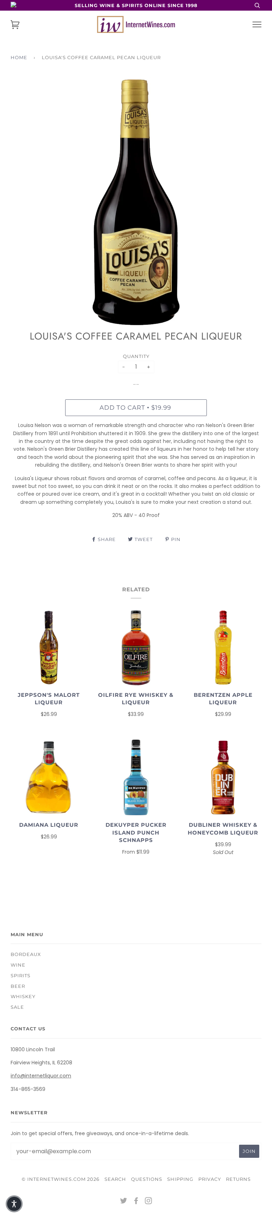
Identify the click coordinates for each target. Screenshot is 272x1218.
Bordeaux (26, 954)
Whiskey (23, 996)
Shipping (180, 1179)
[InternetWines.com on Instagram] (148, 1202)
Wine (18, 965)
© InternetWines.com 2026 (61, 1179)
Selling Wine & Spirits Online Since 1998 (136, 5)
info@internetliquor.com (41, 1075)
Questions (146, 1179)
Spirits (20, 975)
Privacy (209, 1179)
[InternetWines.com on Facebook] (136, 1202)
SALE (17, 1007)
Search (115, 1179)
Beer (18, 986)
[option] (136, 202)
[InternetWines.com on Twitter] (124, 1202)
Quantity (136, 356)
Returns (238, 1179)
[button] (14, 1203)
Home (19, 57)
